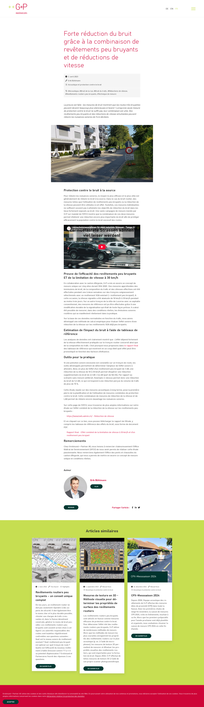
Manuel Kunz (106, 587)
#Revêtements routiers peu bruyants (80, 94)
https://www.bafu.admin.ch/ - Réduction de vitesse (90, 416)
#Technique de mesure (106, 94)
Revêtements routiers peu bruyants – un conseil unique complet (54, 596)
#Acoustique (73, 91)
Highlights (65, 587)
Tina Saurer (55, 587)
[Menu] (193, 8)
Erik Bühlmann (74, 81)
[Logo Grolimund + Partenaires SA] (17, 7)
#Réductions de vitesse (117, 91)
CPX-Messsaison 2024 (145, 595)
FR (176, 9)
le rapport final (131, 346)
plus (96, 486)
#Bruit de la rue (86, 91)
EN (171, 9)
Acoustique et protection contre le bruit (84, 85)
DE (167, 9)
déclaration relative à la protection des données (65, 696)
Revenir (71, 507)
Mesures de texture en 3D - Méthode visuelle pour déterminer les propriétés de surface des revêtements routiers (100, 603)
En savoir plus (45, 666)
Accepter (10, 702)
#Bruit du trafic (100, 91)
